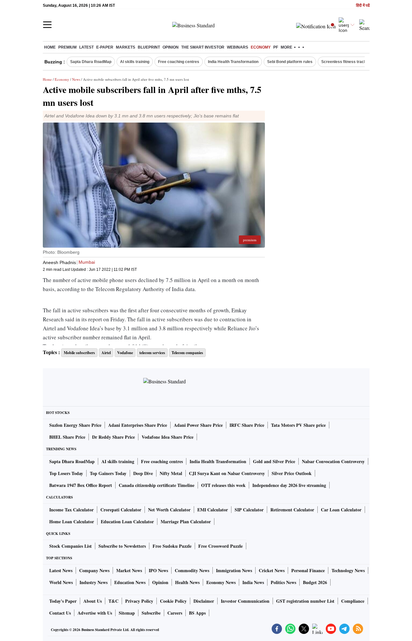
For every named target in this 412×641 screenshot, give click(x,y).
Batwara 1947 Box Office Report (80, 485)
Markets (125, 47)
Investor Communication (245, 601)
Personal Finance (308, 570)
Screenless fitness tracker (345, 62)
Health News (187, 582)
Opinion (171, 47)
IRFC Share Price (246, 425)
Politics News (283, 582)
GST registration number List (305, 601)
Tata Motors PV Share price (298, 425)
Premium (67, 47)
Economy (261, 47)
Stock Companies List (70, 546)
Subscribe (151, 612)
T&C (113, 601)
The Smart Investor (202, 47)
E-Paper (104, 47)
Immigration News (234, 570)
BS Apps (197, 612)
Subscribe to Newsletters (122, 546)
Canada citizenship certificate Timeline (156, 485)
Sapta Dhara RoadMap (90, 62)
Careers (174, 612)
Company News (94, 570)
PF (275, 47)
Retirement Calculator (292, 509)
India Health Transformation (233, 62)
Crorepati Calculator (120, 509)
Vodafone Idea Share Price (167, 437)
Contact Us (60, 612)
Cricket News (272, 570)
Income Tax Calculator (71, 509)
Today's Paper (63, 601)
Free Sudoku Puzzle (172, 546)
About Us (92, 601)
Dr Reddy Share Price (113, 437)
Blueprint (149, 47)
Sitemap (127, 612)
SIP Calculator (249, 509)
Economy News (221, 582)
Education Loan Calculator (127, 521)
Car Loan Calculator (341, 509)
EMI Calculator (212, 509)
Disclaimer (203, 601)
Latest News (60, 570)
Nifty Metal (171, 473)
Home (50, 47)
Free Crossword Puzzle (220, 546)
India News (253, 582)
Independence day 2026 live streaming (289, 485)
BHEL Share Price (67, 437)
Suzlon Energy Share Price (75, 425)
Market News (129, 570)
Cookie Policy (173, 601)
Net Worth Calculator (169, 509)
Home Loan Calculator (71, 521)
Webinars (237, 47)
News (76, 79)
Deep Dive (143, 473)
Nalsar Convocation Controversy (333, 461)
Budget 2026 (315, 582)
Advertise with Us (95, 612)
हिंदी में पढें (363, 5)
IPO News (158, 570)
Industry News (94, 582)
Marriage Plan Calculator (186, 521)
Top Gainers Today (108, 473)
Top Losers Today (66, 473)
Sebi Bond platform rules (290, 62)
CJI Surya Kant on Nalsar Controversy (227, 473)
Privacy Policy (139, 601)
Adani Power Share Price (198, 425)
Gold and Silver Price (274, 461)
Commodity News (192, 570)
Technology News (348, 570)
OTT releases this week (223, 485)
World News (61, 582)
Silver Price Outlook (292, 473)
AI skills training (134, 62)
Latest (86, 47)
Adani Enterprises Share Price (137, 425)
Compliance (352, 601)
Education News (129, 582)
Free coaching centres (178, 62)
